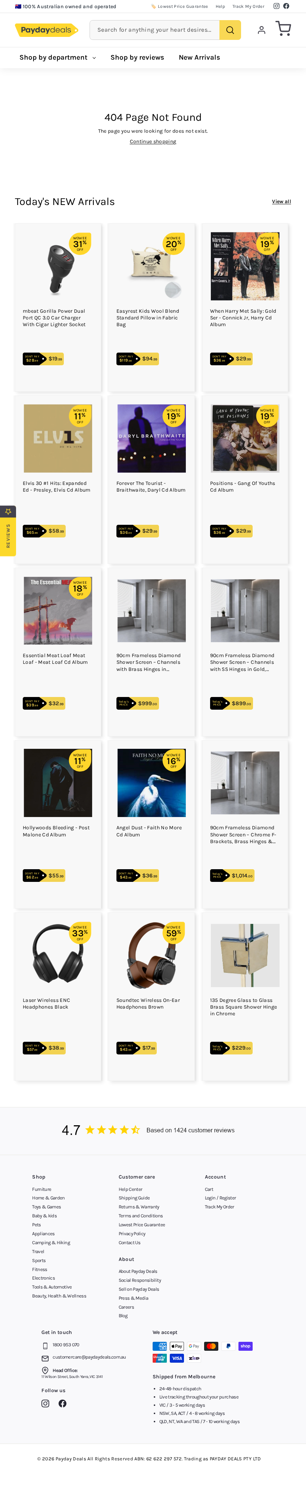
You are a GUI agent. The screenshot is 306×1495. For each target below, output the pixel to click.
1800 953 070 (66, 1344)
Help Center (131, 1189)
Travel (38, 1251)
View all (281, 201)
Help (220, 6)
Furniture (41, 1189)
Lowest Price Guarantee (142, 1224)
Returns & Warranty (139, 1206)
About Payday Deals (138, 1271)
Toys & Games (46, 1206)
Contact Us (130, 1242)
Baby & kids (44, 1215)
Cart (209, 1189)
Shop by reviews (137, 57)
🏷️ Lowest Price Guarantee (179, 6)
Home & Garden (48, 1198)
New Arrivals (199, 57)
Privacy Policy (132, 1233)
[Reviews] (153, 1131)
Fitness (39, 1269)
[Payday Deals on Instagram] (47, 1405)
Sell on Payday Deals (139, 1289)
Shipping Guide (134, 1198)
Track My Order (248, 6)
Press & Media (134, 1298)
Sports (39, 1260)
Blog (123, 1315)
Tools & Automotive (52, 1287)
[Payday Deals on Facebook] (64, 1405)
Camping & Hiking (51, 1242)
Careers (126, 1307)
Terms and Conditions (141, 1215)
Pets (36, 1224)
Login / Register (220, 1198)
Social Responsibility (140, 1280)
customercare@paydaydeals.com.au (89, 1357)
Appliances (43, 1233)
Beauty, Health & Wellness (59, 1296)
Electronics (43, 1278)
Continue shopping (153, 141)
